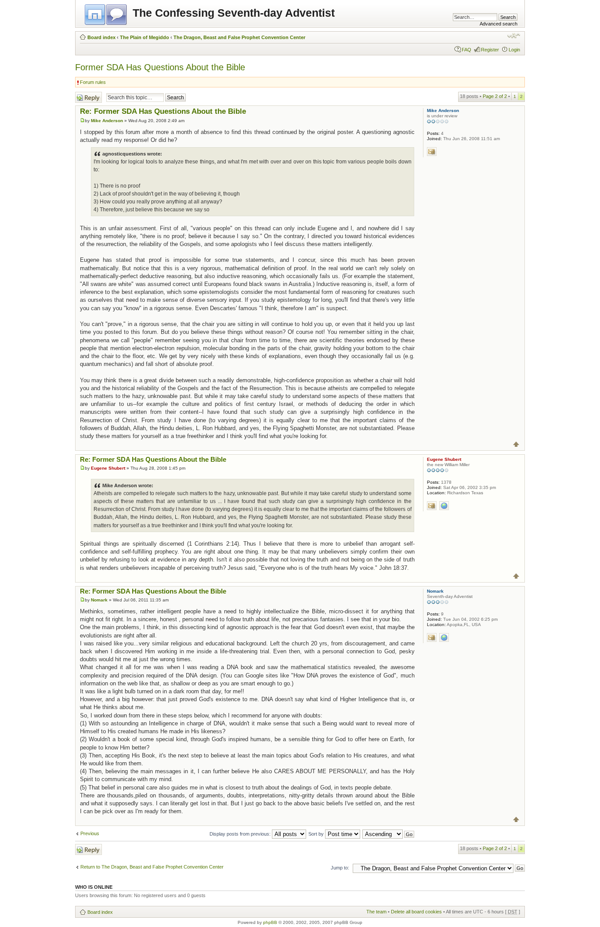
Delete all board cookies (416, 911)
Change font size (513, 36)
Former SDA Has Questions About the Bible (160, 67)
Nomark (99, 599)
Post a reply (88, 94)
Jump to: (340, 867)
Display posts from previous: (241, 833)
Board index (101, 37)
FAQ (466, 49)
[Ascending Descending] (388, 833)
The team (376, 911)
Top (516, 444)
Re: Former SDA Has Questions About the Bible (163, 111)
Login (514, 49)
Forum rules (93, 82)
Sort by (316, 833)
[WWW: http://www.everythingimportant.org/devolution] (444, 505)
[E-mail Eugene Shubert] (432, 505)
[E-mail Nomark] (432, 637)
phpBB (270, 922)
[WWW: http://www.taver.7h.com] (444, 637)
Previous (89, 833)
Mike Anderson (107, 120)
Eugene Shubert (108, 468)
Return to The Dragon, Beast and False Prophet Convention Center (152, 866)
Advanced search (498, 23)
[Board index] (106, 13)
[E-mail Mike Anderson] (432, 151)
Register (490, 49)
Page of (495, 96)
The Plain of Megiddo (144, 37)
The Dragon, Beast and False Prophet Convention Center (239, 37)
